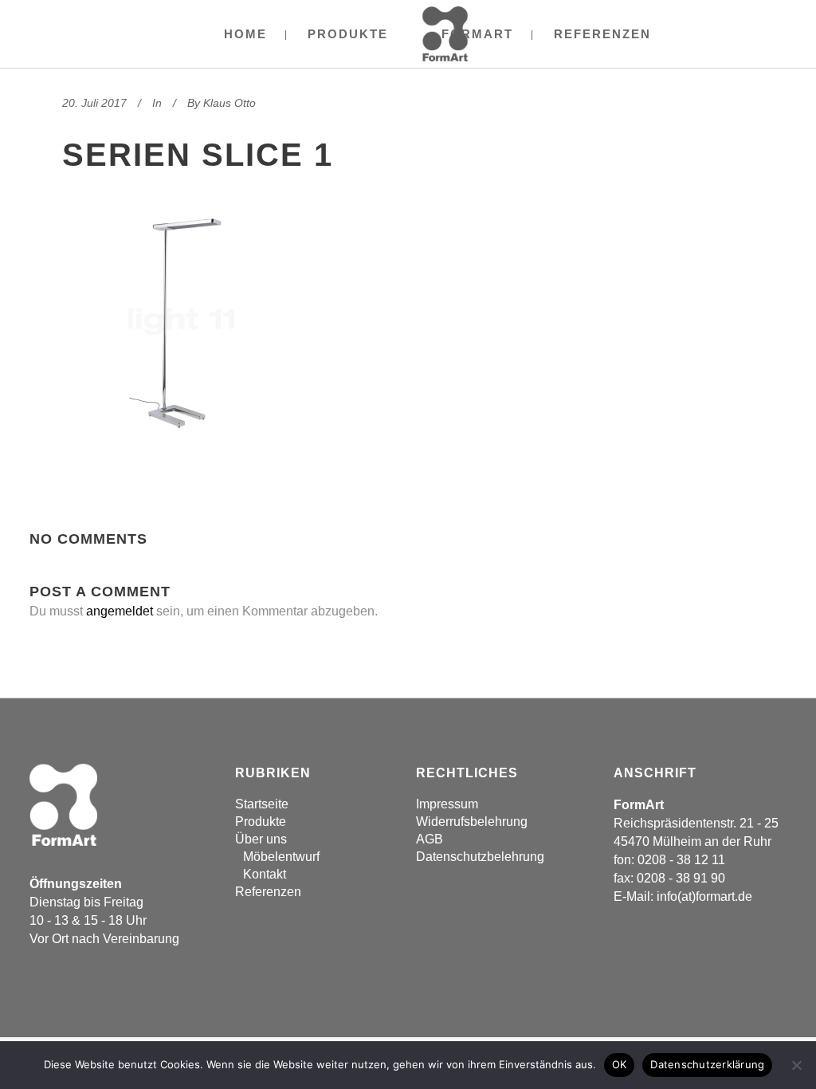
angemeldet (119, 611)
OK (619, 1064)
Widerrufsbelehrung (472, 821)
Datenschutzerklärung (707, 1064)
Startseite (261, 804)
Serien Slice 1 (197, 154)
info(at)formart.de (704, 896)
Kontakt (264, 874)
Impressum (447, 804)
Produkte (260, 821)
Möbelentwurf (281, 856)
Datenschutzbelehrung (480, 856)
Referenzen (268, 891)
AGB (429, 839)
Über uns (261, 839)
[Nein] (796, 1065)
